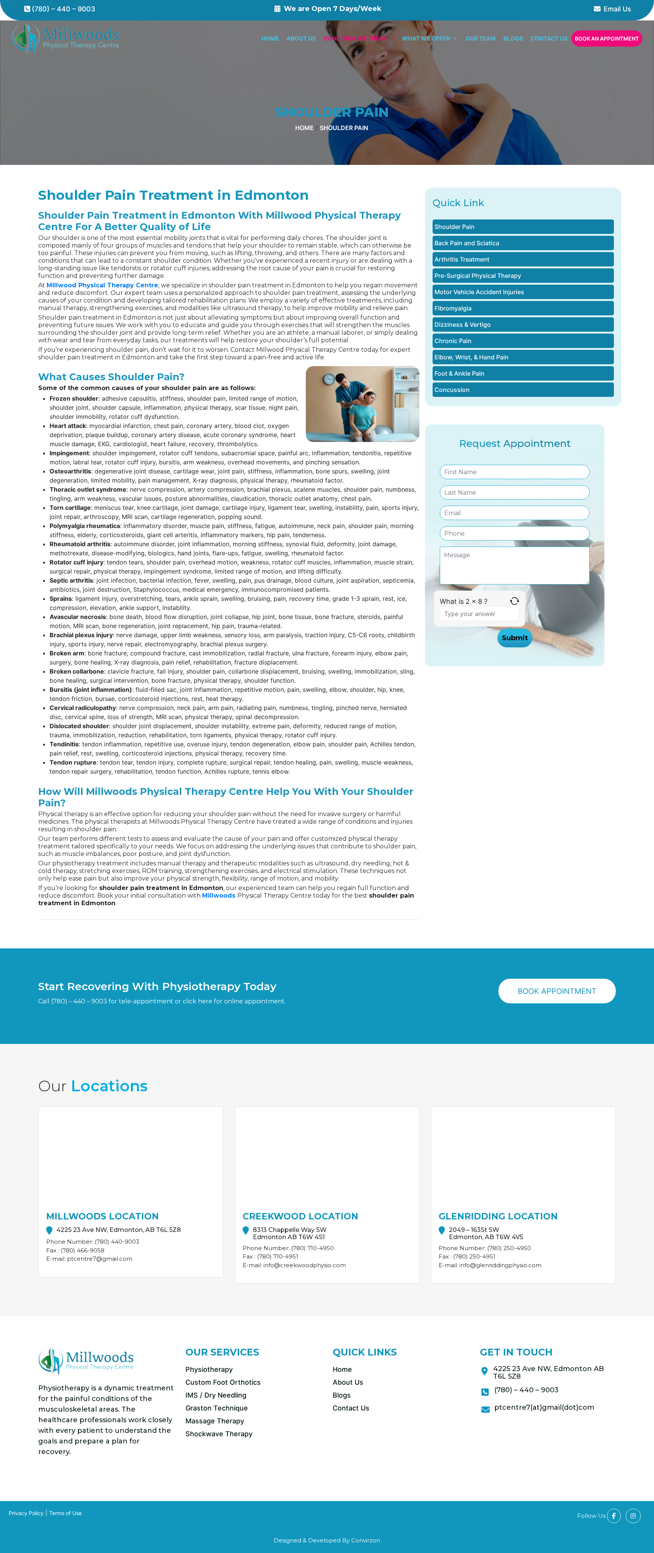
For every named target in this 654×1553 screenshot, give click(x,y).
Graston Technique (216, 1408)
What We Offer (426, 38)
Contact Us (549, 38)
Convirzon (365, 1540)
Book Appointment (557, 991)
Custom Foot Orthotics (223, 1382)
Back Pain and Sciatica (466, 243)
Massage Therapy (214, 1421)
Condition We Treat (355, 38)
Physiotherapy (209, 1369)
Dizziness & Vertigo (462, 324)
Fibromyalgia (453, 308)
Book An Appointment (607, 38)
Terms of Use (65, 1513)
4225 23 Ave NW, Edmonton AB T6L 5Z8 (548, 1372)
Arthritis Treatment (461, 259)
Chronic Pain (453, 341)
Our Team (481, 38)
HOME (304, 128)
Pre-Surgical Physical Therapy (477, 275)
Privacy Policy (26, 1513)
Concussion (452, 389)
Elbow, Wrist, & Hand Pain (471, 357)
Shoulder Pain (344, 128)
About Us (301, 38)
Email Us (617, 9)
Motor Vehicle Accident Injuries (479, 292)
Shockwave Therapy (218, 1434)
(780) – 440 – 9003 (63, 9)
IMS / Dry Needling (215, 1395)
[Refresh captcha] (514, 602)
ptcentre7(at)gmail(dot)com (544, 1407)
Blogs (513, 38)
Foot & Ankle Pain (459, 373)
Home (270, 38)
